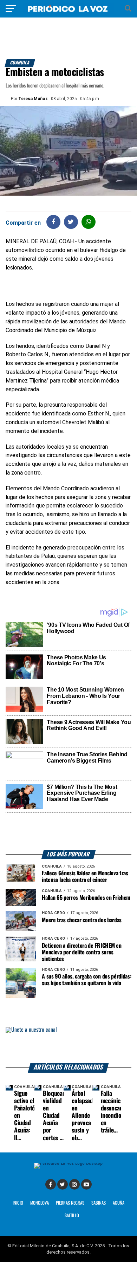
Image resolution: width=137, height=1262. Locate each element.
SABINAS (98, 1203)
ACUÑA (118, 1203)
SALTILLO (72, 1215)
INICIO (18, 1203)
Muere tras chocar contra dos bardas (82, 920)
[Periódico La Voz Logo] (68, 12)
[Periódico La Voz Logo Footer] (68, 1163)
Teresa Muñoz (33, 98)
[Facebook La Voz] (50, 1184)
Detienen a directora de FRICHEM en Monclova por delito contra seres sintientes (81, 952)
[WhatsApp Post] (88, 221)
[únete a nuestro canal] (68, 1045)
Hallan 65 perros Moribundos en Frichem (86, 898)
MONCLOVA (39, 1203)
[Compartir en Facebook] (53, 221)
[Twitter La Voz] (62, 1184)
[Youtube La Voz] (86, 1184)
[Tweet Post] (71, 221)
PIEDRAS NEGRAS (70, 1203)
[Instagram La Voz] (74, 1184)
